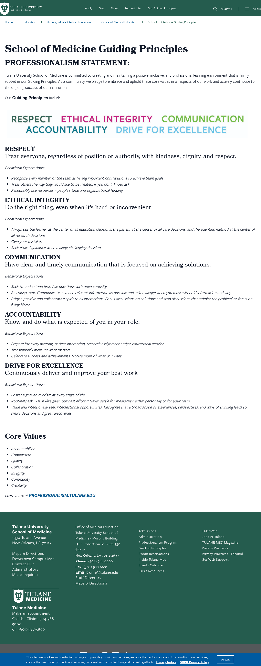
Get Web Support (215, 559)
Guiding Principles (152, 547)
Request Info (133, 8)
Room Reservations (154, 553)
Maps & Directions (28, 553)
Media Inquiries (25, 574)
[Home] (21, 8)
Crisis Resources (151, 570)
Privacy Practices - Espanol (222, 553)
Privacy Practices (215, 547)
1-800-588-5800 (31, 629)
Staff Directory (88, 577)
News (114, 8)
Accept (225, 659)
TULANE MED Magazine (220, 542)
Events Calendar (151, 565)
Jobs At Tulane (213, 536)
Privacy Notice (166, 662)
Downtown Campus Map (33, 558)
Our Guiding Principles (162, 8)
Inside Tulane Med (152, 559)
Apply (88, 8)
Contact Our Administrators (25, 566)
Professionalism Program (158, 542)
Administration (150, 536)
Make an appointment (31, 613)
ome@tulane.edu (103, 572)
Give (101, 8)
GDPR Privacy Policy (194, 662)
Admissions (147, 530)
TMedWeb (210, 530)
